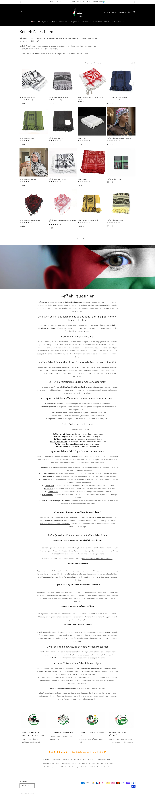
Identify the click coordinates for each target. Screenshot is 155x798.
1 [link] (71, 238)
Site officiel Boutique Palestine (61, 759)
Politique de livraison (103, 759)
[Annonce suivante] (134, 2)
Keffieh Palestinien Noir (56, 138)
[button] (22, 12)
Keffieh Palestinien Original (57, 179)
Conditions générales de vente (102, 763)
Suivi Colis (91, 767)
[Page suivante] (83, 238)
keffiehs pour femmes (70, 577)
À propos (46, 759)
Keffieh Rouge (82, 179)
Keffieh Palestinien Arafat (27, 97)
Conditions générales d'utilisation (55, 767)
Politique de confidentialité (50, 763)
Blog (84, 759)
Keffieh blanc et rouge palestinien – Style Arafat (90, 98)
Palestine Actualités (104, 767)
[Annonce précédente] (20, 2)
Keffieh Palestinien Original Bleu (117, 97)
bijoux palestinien (90, 699)
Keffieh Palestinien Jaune (115, 220)
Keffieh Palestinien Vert (27, 138)
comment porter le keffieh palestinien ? (55, 523)
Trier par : (88, 63)
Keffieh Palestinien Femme (28, 179)
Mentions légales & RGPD (77, 767)
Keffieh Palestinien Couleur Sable (88, 220)
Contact (91, 759)
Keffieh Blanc (82, 138)
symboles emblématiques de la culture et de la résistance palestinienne (81, 367)
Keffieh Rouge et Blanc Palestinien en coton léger (62, 221)
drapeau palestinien (88, 693)
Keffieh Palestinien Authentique (58, 97)
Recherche (77, 759)
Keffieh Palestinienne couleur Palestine (119, 138)
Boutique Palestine (29, 793)
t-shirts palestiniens (100, 696)
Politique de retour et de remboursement (75, 763)
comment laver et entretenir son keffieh (97, 558)
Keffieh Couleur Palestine (115, 179)
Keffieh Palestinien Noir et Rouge (30, 220)
